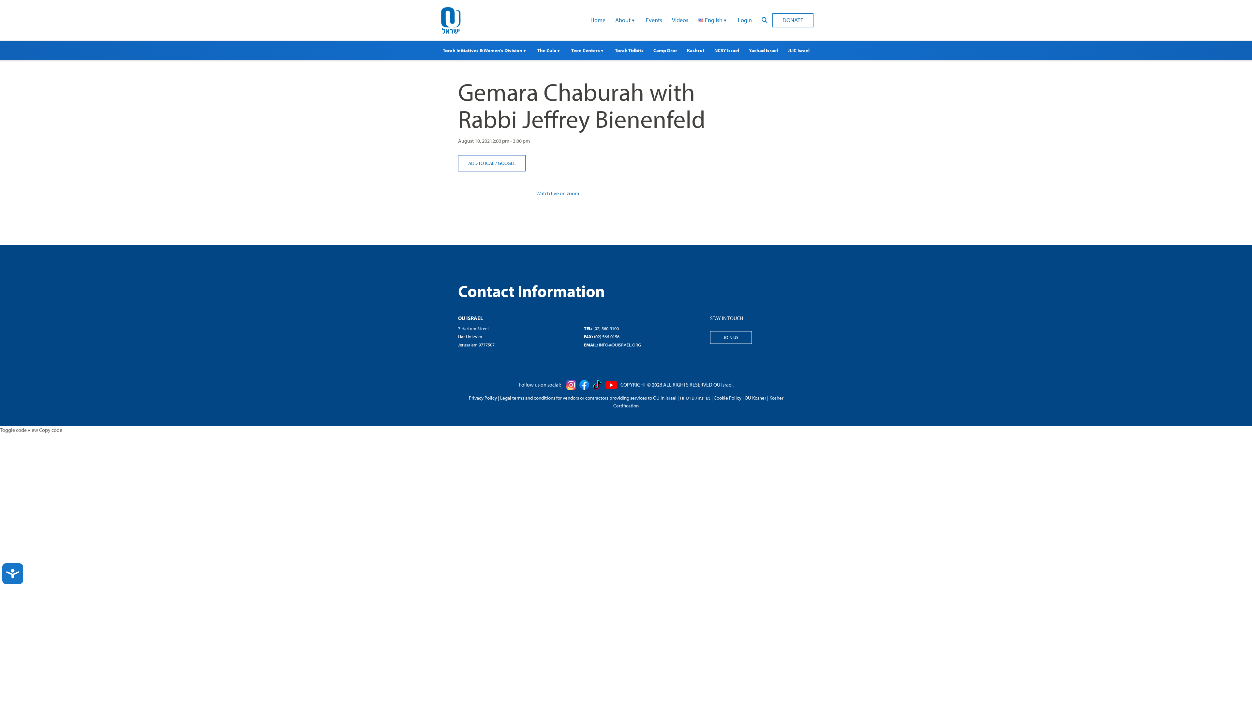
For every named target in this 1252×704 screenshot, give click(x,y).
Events (654, 20)
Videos (680, 20)
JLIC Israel (799, 50)
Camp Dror (665, 50)
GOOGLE (506, 163)
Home (597, 20)
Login (745, 20)
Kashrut (696, 50)
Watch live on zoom (557, 193)
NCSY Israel (726, 50)
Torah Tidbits (629, 50)
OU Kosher (755, 398)
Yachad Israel (763, 50)
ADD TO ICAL (481, 163)
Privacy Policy (483, 398)
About (623, 20)
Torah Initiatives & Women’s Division (483, 50)
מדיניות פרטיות (695, 398)
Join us (730, 337)
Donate (792, 20)
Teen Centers (586, 50)
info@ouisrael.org (620, 345)
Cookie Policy (727, 398)
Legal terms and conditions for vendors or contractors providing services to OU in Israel (588, 398)
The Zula (547, 50)
